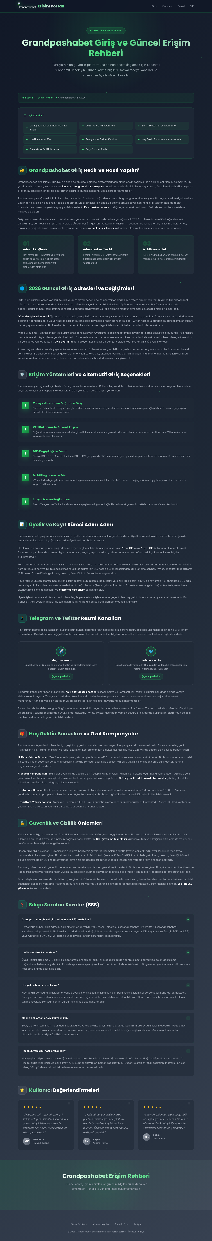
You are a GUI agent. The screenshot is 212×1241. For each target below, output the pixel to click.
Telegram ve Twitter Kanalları (101, 139)
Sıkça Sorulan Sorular (97, 149)
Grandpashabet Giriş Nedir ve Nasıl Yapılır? (48, 127)
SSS (192, 6)
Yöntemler (167, 6)
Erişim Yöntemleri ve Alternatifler (159, 125)
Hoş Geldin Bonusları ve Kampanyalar (162, 139)
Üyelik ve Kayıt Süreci (41, 139)
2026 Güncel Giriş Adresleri (100, 125)
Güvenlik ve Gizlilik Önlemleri (45, 149)
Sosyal (181, 6)
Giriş (154, 6)
